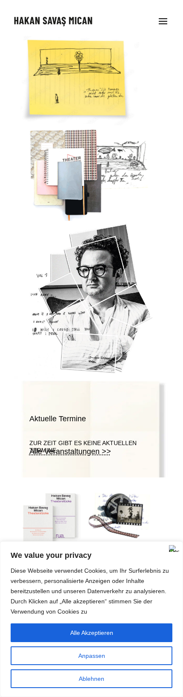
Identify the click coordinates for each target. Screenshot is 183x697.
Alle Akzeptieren (91, 632)
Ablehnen (91, 678)
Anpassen (91, 655)
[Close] (174, 548)
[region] (91, 619)
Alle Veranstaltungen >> (70, 451)
